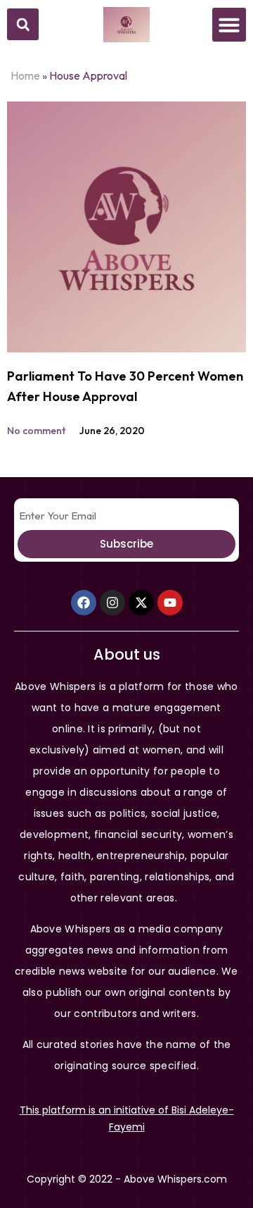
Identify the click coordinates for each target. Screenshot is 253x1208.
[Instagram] (112, 602)
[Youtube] (170, 602)
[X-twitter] (141, 602)
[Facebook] (83, 602)
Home (25, 75)
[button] (23, 24)
